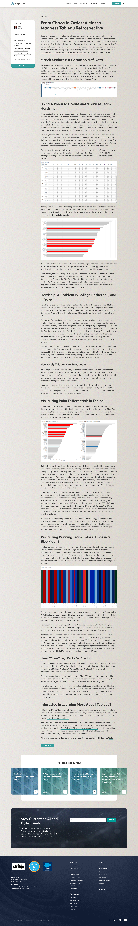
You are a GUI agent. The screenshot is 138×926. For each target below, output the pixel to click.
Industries (83, 4)
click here (80, 287)
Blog (100, 872)
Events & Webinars (104, 880)
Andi (75, 4)
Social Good (73, 903)
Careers (72, 909)
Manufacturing (74, 888)
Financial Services (75, 877)
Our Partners (74, 906)
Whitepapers (103, 874)
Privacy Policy (42, 920)
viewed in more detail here (58, 718)
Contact (116, 3)
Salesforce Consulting (76, 868)
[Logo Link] (18, 866)
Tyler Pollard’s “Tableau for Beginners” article (79, 728)
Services (68, 4)
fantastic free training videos (61, 731)
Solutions (101, 883)
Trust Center (50, 920)
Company (103, 4)
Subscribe (22, 66)
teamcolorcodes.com (106, 558)
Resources (93, 4)
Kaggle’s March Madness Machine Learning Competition (64, 52)
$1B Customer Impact (76, 900)
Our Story (73, 897)
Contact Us (47, 745)
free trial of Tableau (91, 731)
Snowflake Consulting (76, 866)
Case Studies (102, 877)
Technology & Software (76, 880)
